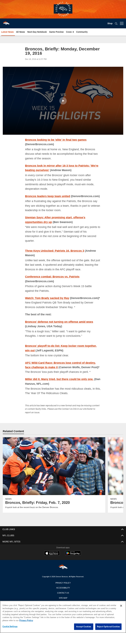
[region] (63, 617)
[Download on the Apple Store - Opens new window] (52, 553)
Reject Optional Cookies (108, 626)
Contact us (63, 593)
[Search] (116, 23)
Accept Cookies (83, 626)
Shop (109, 23)
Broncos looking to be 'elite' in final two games (56, 139)
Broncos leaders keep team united (48, 196)
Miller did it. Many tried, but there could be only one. (60, 379)
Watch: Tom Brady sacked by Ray (47, 298)
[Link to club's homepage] (6, 22)
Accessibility (63, 587)
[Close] (121, 605)
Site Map (63, 598)
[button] (63, 100)
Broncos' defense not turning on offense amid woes (59, 321)
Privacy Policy (63, 583)
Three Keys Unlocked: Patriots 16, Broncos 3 (55, 250)
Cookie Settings (10, 626)
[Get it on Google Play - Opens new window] (73, 554)
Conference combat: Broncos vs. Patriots (52, 276)
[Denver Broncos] (63, 567)
